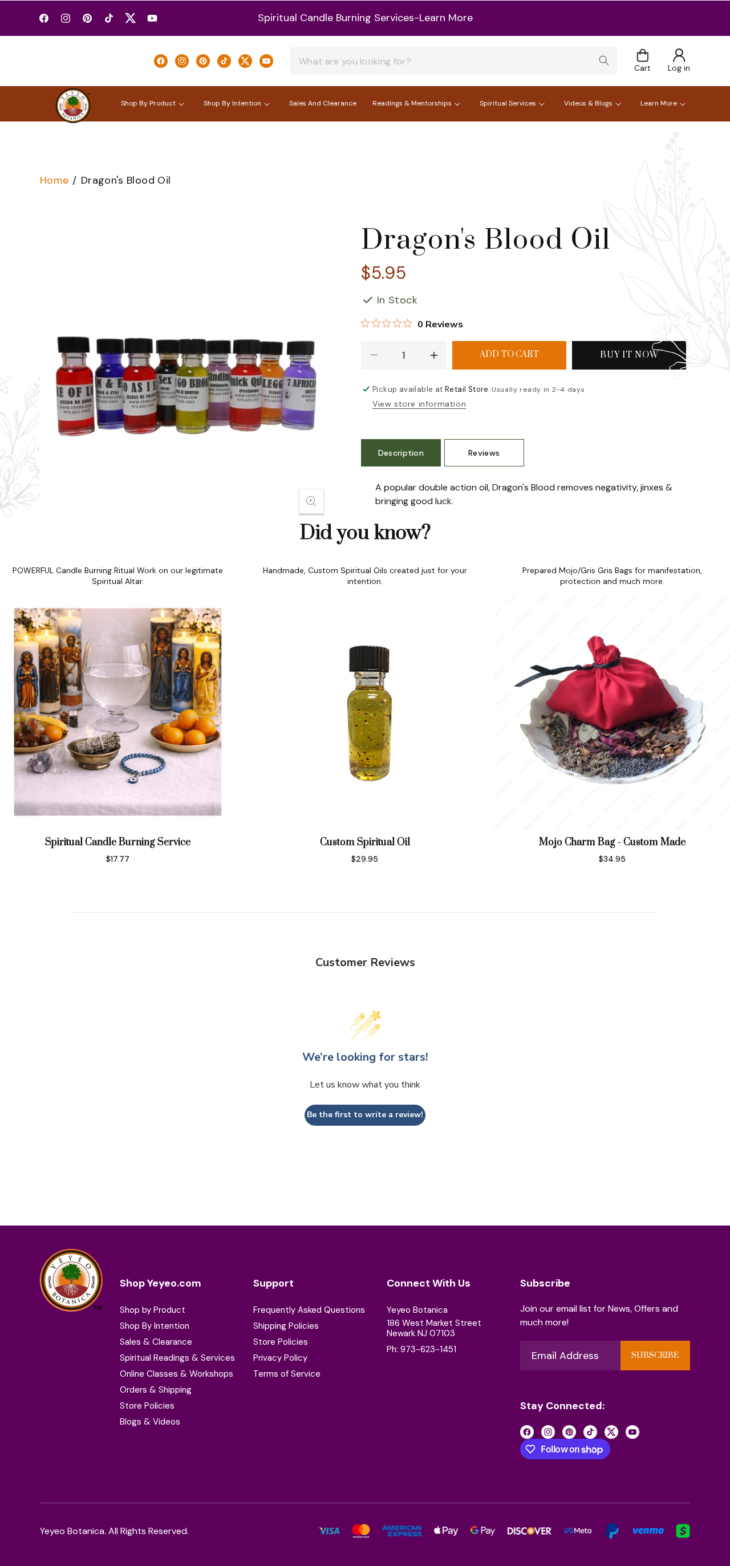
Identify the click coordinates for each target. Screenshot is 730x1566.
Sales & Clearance (156, 1342)
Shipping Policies (286, 1326)
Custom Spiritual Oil (365, 842)
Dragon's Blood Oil (126, 180)
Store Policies (147, 1406)
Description (401, 453)
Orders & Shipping (156, 1390)
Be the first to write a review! (365, 1115)
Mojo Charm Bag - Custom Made (612, 842)
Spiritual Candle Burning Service (117, 842)
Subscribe (655, 1355)
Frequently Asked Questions (309, 1310)
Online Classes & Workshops (176, 1374)
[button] (642, 61)
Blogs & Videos (150, 1422)
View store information (419, 404)
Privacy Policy (280, 1358)
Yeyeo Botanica (417, 1310)
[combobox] (453, 61)
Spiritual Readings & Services (177, 1358)
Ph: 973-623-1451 (421, 1349)
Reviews (484, 453)
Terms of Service (287, 1374)
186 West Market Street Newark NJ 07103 (434, 1328)
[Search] (604, 60)
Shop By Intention (154, 1326)
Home (54, 180)
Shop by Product (152, 1310)
